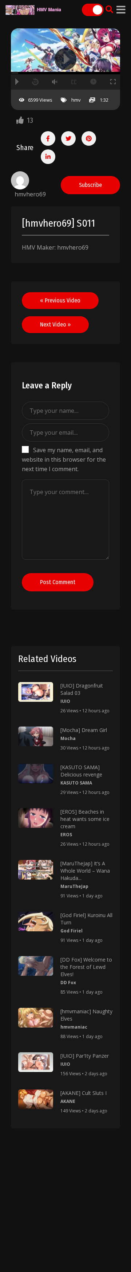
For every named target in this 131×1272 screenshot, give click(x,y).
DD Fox (68, 982)
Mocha (68, 738)
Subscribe (90, 184)
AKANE (67, 1101)
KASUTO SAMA (76, 783)
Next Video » (55, 324)
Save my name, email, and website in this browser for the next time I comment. (64, 459)
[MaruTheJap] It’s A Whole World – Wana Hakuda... (85, 870)
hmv (76, 100)
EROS (66, 834)
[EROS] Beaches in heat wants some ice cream (85, 819)
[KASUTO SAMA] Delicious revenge (81, 771)
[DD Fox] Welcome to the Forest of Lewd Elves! (86, 967)
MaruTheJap (74, 886)
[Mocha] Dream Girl (83, 730)
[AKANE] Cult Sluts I (83, 1092)
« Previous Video (60, 300)
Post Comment (57, 582)
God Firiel (71, 931)
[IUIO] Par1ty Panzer (84, 1055)
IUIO (65, 701)
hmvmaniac (73, 1027)
